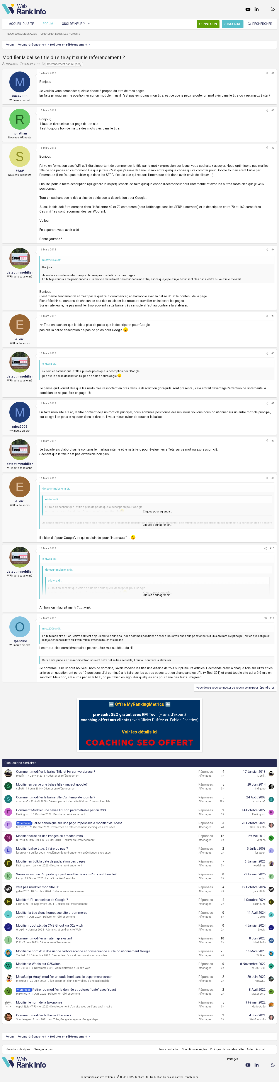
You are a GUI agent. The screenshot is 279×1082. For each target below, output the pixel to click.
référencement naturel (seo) (64, 64)
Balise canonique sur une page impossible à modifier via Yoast (77, 823)
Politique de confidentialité (227, 1049)
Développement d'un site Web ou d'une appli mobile (79, 801)
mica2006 (12, 64)
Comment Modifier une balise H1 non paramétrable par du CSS (61, 810)
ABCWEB (260, 980)
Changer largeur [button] (43, 1049)
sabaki (20, 788)
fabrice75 (21, 827)
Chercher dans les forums (60, 33)
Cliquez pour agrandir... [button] (157, 511)
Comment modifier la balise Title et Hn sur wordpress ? (55, 772)
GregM (20, 929)
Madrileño (259, 942)
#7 (272, 403)
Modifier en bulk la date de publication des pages (50, 861)
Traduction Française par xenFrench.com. (174, 1077)
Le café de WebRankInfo (60, 878)
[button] (88, 24)
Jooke (20, 916)
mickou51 (22, 980)
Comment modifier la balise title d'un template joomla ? (55, 797)
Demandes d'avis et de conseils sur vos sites (79, 955)
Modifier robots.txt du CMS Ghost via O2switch (49, 925)
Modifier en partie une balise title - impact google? (52, 784)
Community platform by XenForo (114, 1077)
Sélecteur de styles (18, 1049)
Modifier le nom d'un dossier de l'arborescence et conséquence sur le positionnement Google (83, 951)
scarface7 (22, 801)
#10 (272, 548)
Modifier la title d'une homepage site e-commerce (51, 913)
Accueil (260, 1049)
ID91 (19, 942)
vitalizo (261, 840)
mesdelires (258, 865)
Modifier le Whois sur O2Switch (38, 964)
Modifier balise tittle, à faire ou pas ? (42, 849)
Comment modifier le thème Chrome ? (43, 1015)
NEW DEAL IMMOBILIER (30, 840)
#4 (272, 249)
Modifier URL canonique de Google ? (42, 900)
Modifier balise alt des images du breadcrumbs (49, 836)
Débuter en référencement (63, 775)
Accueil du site (21, 24)
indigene (260, 788)
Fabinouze (22, 865)
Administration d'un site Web (63, 929)
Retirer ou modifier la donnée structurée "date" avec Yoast (74, 990)
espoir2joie (22, 1006)
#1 (272, 73)
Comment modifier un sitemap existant (44, 938)
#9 (272, 478)
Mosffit (20, 775)
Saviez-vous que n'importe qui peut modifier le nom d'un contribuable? (66, 874)
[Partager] (267, 73)
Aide (250, 1049)
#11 (272, 618)
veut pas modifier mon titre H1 (38, 887)
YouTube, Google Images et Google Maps (73, 1019)
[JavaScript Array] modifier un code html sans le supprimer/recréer (64, 977)
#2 (272, 110)
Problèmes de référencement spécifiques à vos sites (83, 827)
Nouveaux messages (22, 33)
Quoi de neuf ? (73, 24)
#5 (272, 316)
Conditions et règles (194, 1049)
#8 (272, 440)
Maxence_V (23, 993)
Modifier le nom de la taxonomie (39, 1002)
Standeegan (23, 1019)
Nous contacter (169, 1049)
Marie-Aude (258, 1006)
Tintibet (20, 955)
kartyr (19, 878)
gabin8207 (22, 891)
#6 (272, 353)
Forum (48, 24)
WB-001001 (23, 968)
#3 (272, 147)
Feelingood (22, 814)
